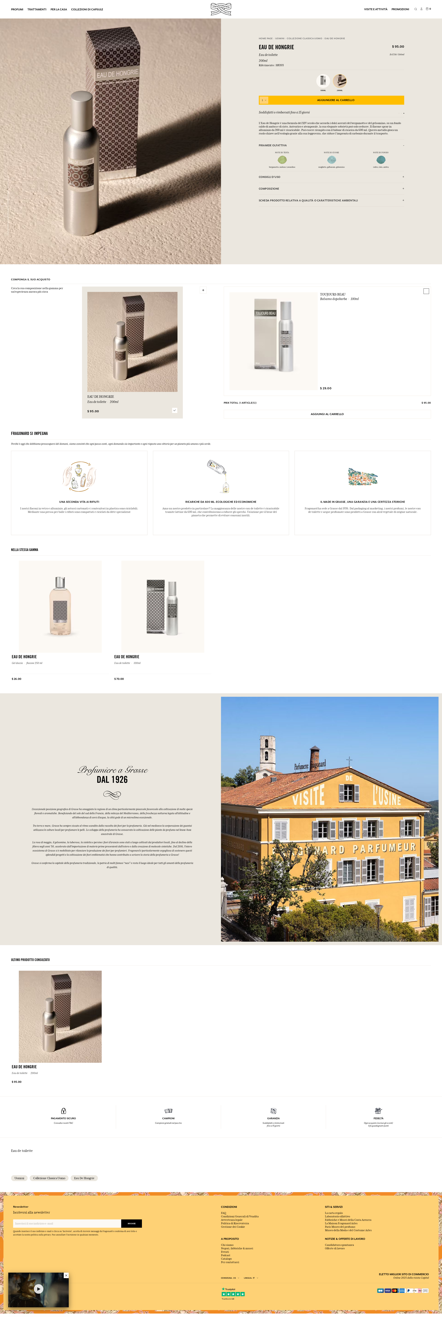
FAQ (223, 1213)
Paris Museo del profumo (340, 1226)
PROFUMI (17, 9)
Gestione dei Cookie (233, 1226)
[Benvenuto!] (221, 9)
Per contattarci (230, 1262)
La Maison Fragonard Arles (341, 1223)
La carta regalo (334, 1213)
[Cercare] (415, 9)
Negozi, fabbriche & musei (237, 1248)
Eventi (225, 1251)
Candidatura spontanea (339, 1245)
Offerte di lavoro (335, 1248)
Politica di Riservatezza (235, 1223)
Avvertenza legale (232, 1219)
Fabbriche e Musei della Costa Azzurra (348, 1219)
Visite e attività (375, 9)
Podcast (225, 1255)
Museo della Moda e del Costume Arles (348, 1230)
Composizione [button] (269, 188)
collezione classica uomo (49, 1178)
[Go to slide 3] (403, 113)
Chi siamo (227, 1245)
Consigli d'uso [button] (269, 176)
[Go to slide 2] (401, 113)
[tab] (331, 145)
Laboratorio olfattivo (337, 1216)
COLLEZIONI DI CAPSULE (87, 9)
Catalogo (226, 1258)
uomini (19, 1178)
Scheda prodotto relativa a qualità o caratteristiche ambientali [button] (308, 200)
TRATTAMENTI (36, 9)
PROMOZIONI (400, 9)
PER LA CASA (59, 9)
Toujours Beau (332, 294)
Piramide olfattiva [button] (273, 145)
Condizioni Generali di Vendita (240, 1216)
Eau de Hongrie (84, 1178)
